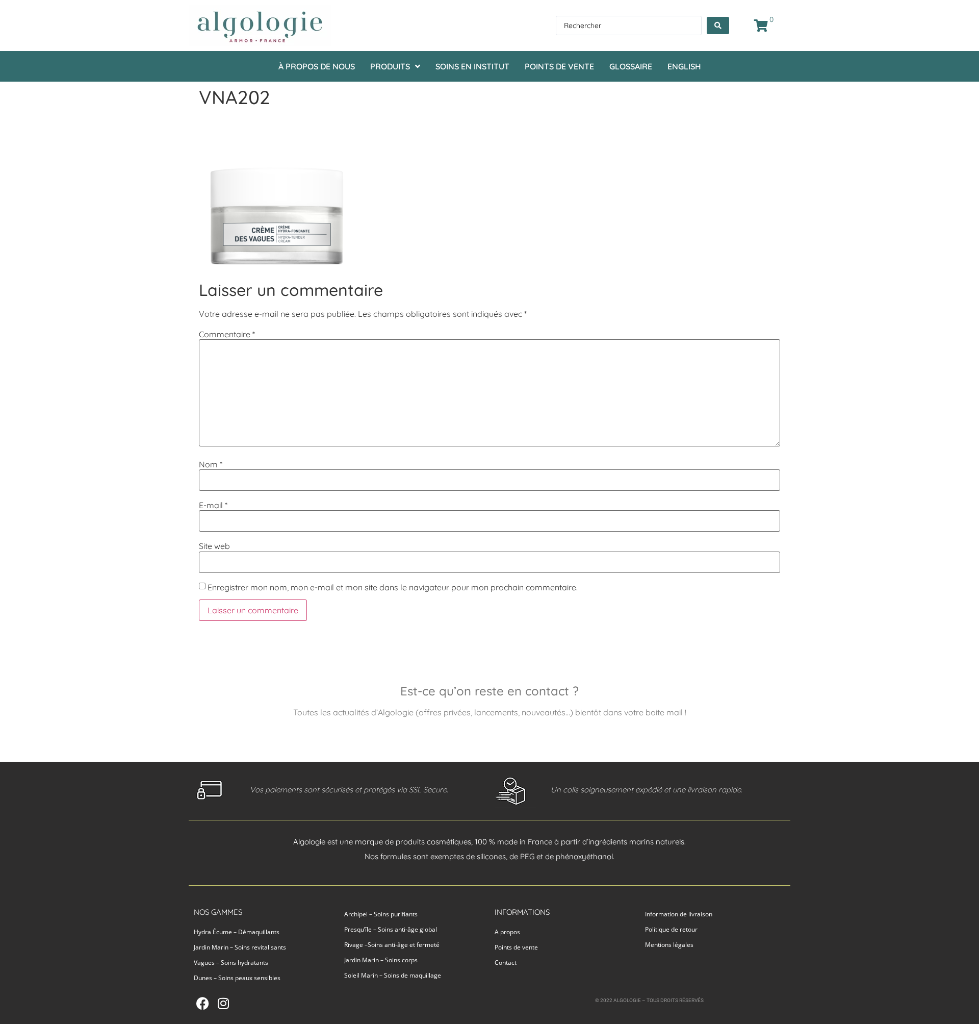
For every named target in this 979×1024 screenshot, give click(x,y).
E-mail (213, 505)
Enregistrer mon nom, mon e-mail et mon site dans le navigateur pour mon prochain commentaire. (393, 587)
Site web (214, 546)
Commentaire (227, 334)
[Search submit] (718, 25)
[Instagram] (223, 1003)
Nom (210, 464)
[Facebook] (203, 1003)
